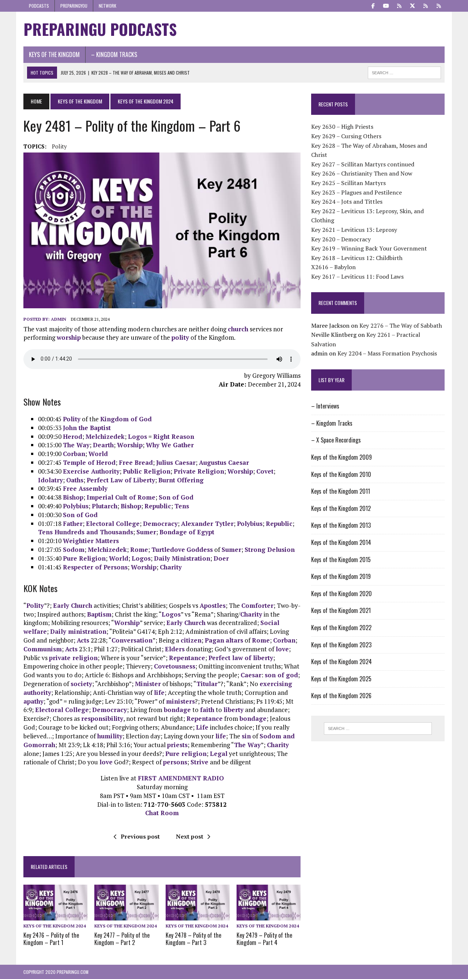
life (159, 692)
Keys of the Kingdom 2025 (341, 678)
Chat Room (162, 813)
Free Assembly (85, 488)
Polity (71, 419)
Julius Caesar (176, 462)
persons (175, 762)
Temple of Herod (89, 462)
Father (73, 523)
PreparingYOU (73, 6)
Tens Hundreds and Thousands (85, 532)
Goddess (199, 549)
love (282, 649)
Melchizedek (105, 436)
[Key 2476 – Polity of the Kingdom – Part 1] (55, 916)
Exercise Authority (91, 471)
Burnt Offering (181, 480)
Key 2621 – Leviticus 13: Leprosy (354, 230)
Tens (181, 506)
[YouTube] (386, 5)
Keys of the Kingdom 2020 (341, 593)
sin (246, 736)
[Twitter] (412, 5)
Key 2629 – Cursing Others (346, 136)
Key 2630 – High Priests (342, 127)
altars (234, 640)
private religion (73, 658)
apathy (33, 701)
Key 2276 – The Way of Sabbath (400, 325)
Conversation (132, 640)
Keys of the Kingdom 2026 (341, 695)
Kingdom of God (126, 419)
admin (58, 319)
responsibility (102, 718)
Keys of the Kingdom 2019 (341, 576)
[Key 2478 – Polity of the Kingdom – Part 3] (198, 916)
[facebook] (373, 5)
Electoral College (113, 523)
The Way (76, 445)
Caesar (251, 675)
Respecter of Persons (95, 567)
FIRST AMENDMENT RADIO (181, 778)
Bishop (73, 497)
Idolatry (50, 480)
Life (202, 727)
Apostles (213, 605)
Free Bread (136, 462)
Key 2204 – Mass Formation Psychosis (387, 353)
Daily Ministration (182, 558)
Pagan (214, 640)
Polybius (75, 506)
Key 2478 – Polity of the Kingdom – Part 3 (193, 939)
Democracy (160, 523)
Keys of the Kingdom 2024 (54, 926)
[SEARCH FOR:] (404, 71)
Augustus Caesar (224, 462)
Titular (207, 683)
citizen (191, 640)
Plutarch (104, 506)
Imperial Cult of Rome (121, 497)
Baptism (99, 614)
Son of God (176, 497)
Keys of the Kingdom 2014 (341, 542)
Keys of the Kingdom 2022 (341, 627)
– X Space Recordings (336, 440)
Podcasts (39, 6)
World (98, 453)
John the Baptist (87, 427)
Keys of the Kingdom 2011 (340, 491)
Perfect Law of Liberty (121, 480)
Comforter (257, 605)
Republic (157, 506)
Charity (171, 567)
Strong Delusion (270, 549)
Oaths (74, 480)
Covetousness (174, 666)
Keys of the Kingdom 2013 (341, 525)
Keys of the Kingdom (54, 54)
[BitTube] (439, 5)
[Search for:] (378, 728)
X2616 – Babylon (333, 267)
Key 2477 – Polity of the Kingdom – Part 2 (122, 939)
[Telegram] (399, 5)
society (81, 683)
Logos (137, 436)
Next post (189, 836)
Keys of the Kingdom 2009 (341, 457)
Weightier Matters (91, 540)
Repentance (187, 658)
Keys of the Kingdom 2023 (341, 644)
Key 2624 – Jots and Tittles (346, 201)
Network (107, 6)
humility (109, 736)
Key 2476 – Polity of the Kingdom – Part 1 (51, 939)
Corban (74, 453)
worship (69, 337)
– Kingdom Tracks (114, 54)
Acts (83, 640)
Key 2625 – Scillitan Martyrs (348, 183)
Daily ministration (78, 631)
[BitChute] (425, 5)
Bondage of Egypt (186, 532)
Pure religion (186, 753)
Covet (264, 471)
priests (177, 745)
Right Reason (173, 436)
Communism (42, 649)
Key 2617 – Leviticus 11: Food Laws (357, 276)
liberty (233, 709)
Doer (221, 558)
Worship (130, 445)
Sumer (146, 532)
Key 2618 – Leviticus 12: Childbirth (357, 258)
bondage (177, 709)
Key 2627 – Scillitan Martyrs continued (362, 164)
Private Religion (199, 471)
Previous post (140, 836)
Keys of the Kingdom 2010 (341, 474)
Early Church (72, 605)
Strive (199, 762)
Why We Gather (170, 445)
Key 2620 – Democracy (341, 239)
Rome (139, 549)
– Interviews (325, 406)
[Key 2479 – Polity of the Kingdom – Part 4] (269, 916)
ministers (180, 701)
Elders (175, 649)
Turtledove (168, 549)
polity (59, 146)
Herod (72, 436)
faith (207, 709)
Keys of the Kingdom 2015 (341, 559)
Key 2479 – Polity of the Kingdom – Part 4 (264, 939)
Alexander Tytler (207, 523)
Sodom (73, 549)
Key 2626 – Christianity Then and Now (361, 173)
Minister (148, 683)
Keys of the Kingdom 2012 (341, 508)
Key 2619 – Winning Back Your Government (369, 248)
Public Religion (146, 471)
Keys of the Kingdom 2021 (341, 610)
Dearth (103, 445)
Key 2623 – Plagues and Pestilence (356, 192)
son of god (281, 675)
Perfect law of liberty (240, 658)
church (238, 329)
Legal (218, 753)
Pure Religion (84, 558)
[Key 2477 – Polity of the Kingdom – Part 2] (126, 916)
